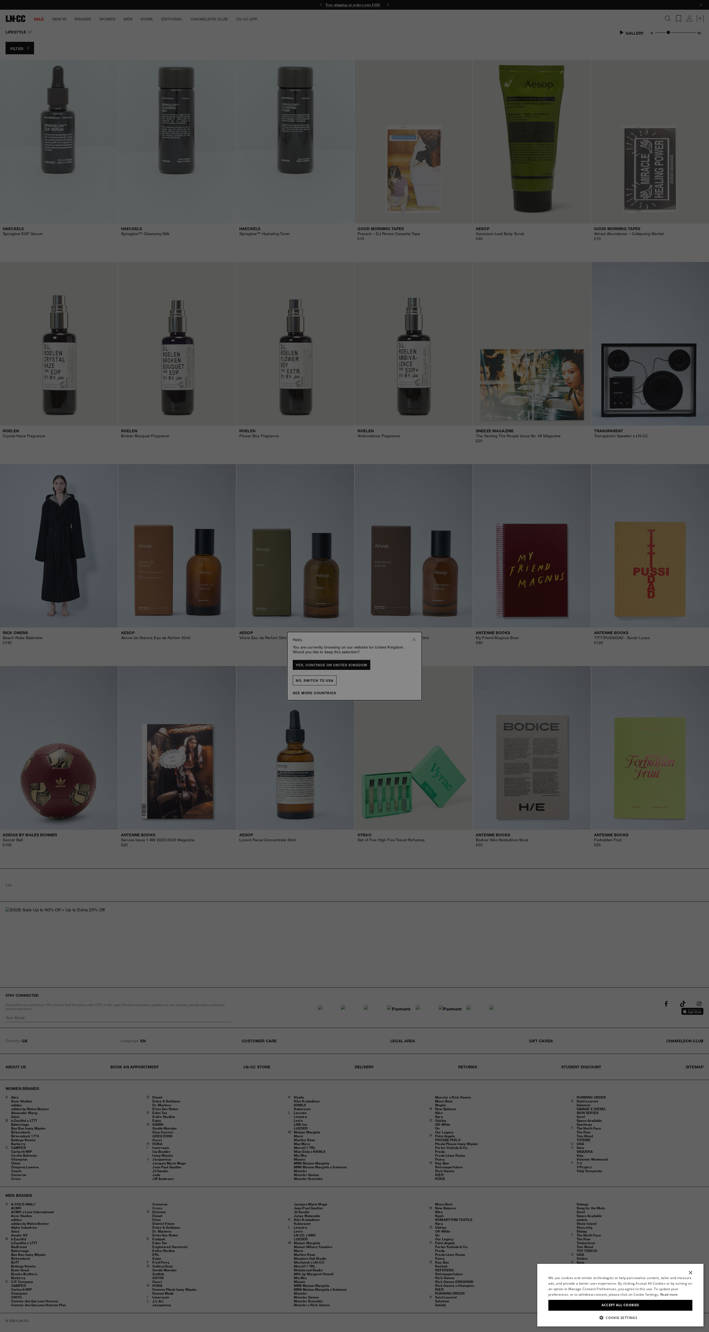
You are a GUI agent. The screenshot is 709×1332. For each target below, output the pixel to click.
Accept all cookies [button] (620, 1305)
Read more (669, 1294)
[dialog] (620, 1295)
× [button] (690, 1273)
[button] (620, 1317)
